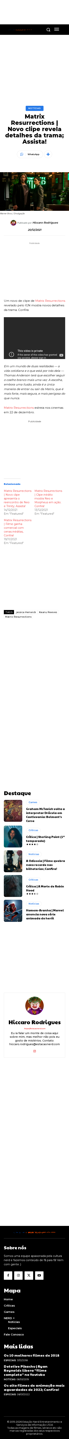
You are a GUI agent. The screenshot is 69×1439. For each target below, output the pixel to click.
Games (33, 802)
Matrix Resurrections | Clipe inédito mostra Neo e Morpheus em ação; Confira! (48, 498)
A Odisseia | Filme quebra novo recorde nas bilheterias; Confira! (45, 865)
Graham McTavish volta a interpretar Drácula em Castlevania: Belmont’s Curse (45, 815)
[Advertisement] (34, 665)
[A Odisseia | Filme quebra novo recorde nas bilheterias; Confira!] (13, 861)
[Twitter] (29, 1275)
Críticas (33, 830)
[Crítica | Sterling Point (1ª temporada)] (13, 836)
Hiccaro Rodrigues (45, 222)
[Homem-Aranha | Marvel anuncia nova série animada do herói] (13, 911)
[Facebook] (8, 1275)
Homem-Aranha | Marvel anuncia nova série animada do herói (45, 914)
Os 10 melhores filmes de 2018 (32, 1355)
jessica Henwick (26, 612)
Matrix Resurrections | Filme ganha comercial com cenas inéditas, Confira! (17, 527)
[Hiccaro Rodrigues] (14, 223)
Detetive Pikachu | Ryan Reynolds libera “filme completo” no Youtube (26, 1370)
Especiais (10, 1360)
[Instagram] (34, 1050)
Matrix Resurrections (50, 301)
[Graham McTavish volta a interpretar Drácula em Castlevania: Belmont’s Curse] (13, 811)
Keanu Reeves (48, 612)
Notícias (34, 108)
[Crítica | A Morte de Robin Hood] (13, 886)
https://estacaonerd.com (34, 1028)
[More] (48, 154)
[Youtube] (39, 1275)
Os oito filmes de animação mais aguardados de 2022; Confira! (34, 1387)
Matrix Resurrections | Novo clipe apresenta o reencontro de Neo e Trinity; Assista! (17, 498)
